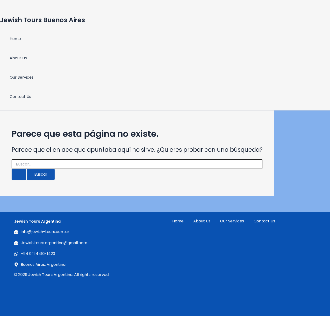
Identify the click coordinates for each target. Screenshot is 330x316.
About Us (18, 58)
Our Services (22, 77)
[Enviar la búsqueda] (19, 174)
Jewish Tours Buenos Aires (42, 20)
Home (15, 38)
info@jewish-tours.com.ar (45, 231)
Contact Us (20, 96)
